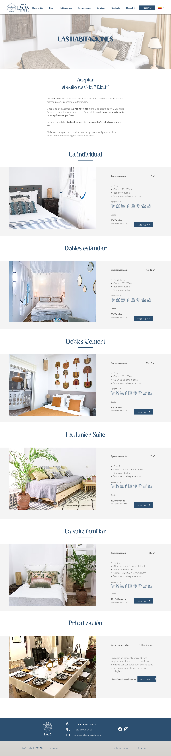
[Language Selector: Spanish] (161, 8)
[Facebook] (120, 729)
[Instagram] (126, 729)
